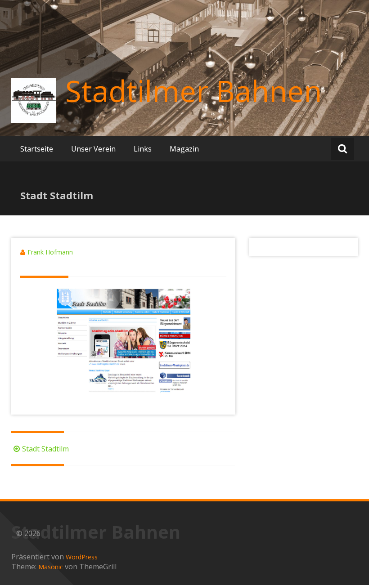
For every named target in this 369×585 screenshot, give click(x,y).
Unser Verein (93, 149)
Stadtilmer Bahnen (193, 91)
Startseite (36, 149)
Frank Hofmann (50, 252)
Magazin (184, 149)
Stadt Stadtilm (45, 449)
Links (143, 149)
